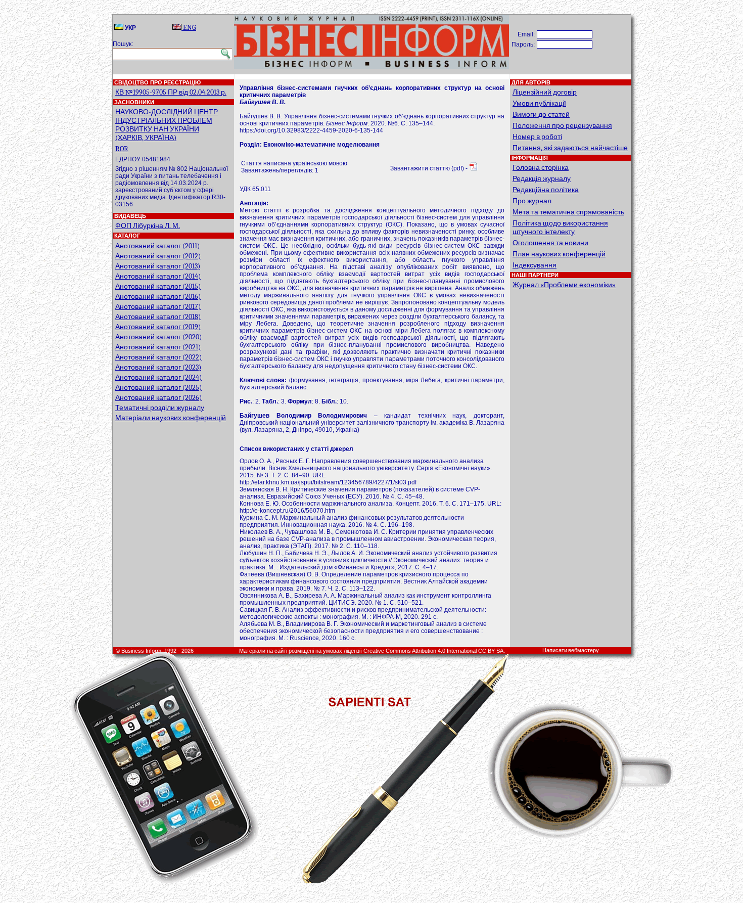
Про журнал (532, 201)
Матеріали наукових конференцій (170, 418)
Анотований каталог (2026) (158, 397)
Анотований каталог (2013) (157, 266)
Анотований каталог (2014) (158, 276)
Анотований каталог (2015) (158, 286)
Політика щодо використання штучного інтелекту (560, 227)
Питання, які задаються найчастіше (570, 148)
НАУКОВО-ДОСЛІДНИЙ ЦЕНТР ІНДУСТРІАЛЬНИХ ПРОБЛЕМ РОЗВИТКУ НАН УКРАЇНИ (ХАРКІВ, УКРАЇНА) (166, 125)
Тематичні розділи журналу (159, 407)
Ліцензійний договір (545, 92)
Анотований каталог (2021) (158, 347)
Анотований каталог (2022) (158, 357)
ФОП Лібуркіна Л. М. (147, 225)
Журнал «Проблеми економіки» (564, 285)
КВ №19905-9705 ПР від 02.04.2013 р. (170, 92)
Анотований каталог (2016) (158, 296)
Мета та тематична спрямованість (568, 212)
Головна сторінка (541, 167)
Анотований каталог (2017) (158, 306)
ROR (121, 149)
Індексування (534, 265)
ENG (188, 27)
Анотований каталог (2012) (158, 256)
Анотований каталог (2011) (157, 246)
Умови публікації (539, 103)
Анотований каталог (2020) (158, 337)
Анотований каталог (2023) (158, 367)
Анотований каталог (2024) (158, 377)
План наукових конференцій (559, 254)
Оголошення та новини (550, 243)
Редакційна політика (546, 190)
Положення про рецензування (562, 125)
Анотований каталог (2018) (158, 316)
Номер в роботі (537, 136)
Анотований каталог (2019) (158, 327)
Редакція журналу (542, 178)
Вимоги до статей (541, 114)
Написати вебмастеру (570, 650)
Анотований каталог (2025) (158, 387)
